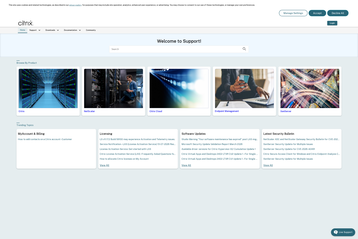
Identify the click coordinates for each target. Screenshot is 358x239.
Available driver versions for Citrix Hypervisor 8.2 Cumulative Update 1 (219, 149)
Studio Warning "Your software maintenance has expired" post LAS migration (220, 139)
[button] (343, 232)
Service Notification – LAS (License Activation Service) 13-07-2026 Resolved (138, 144)
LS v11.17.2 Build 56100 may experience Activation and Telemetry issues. (137, 139)
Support (35, 30)
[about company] (27, 23)
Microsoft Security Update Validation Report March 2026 (212, 144)
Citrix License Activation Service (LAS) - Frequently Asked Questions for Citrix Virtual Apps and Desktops (138, 154)
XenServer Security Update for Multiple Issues (288, 144)
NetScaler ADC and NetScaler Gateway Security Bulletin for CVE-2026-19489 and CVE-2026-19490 (301, 139)
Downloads (53, 30)
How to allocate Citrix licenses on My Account (124, 159)
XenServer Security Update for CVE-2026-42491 (289, 149)
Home (22, 30)
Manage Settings (293, 13)
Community (91, 30)
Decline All (338, 13)
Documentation (73, 30)
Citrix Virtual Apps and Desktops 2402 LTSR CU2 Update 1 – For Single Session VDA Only (220, 154)
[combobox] (175, 49)
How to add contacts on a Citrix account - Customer (45, 139)
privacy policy (75, 5)
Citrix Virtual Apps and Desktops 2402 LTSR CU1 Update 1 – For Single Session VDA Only (220, 159)
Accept (317, 13)
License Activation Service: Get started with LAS (125, 149)
